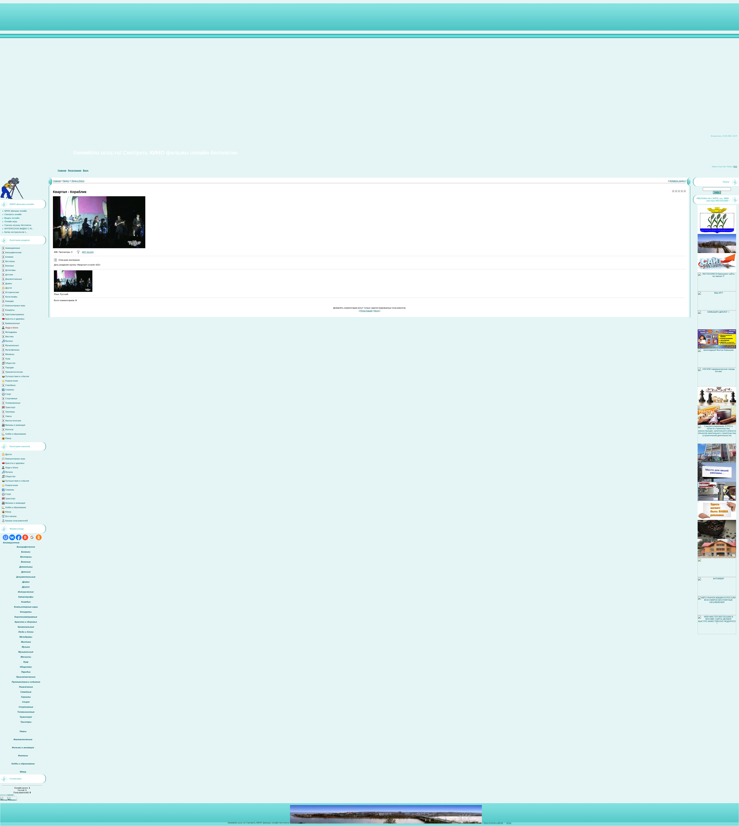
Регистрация (74, 170)
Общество (10, 363)
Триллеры (10, 412)
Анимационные (12, 248)
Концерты (10, 310)
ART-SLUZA (88, 252)
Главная (62, 170)
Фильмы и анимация (15, 425)
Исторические (12, 292)
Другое (8, 288)
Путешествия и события (17, 376)
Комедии (9, 301)
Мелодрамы (11, 332)
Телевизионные (12, 403)
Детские (9, 274)
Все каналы (11, 516)
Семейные (10, 385)
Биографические (13, 252)
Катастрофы (11, 297)
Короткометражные (14, 314)
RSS (735, 167)
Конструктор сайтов (493, 823)
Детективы (10, 270)
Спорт (8, 394)
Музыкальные (12, 345)
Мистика (9, 336)
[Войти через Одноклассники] (39, 537)
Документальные (13, 279)
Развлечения (11, 381)
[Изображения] (73, 281)
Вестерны (10, 261)
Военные (9, 266)
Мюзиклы (9, 354)
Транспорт (10, 407)
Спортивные (11, 398)
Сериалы (9, 389)
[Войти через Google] (32, 537)
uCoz (508, 823)
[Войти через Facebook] (19, 537)
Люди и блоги (11, 328)
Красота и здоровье (14, 319)
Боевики (9, 257)
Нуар (7, 358)
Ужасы (8, 416)
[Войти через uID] (5, 537)
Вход (85, 170)
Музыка (9, 341)
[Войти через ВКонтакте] (12, 537)
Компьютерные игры (15, 305)
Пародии (9, 367)
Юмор (8, 438)
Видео (66, 181)
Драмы (8, 283)
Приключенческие (14, 372)
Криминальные (12, 323)
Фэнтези (9, 429)
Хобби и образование (15, 434)
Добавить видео (677, 181)
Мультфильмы (12, 350)
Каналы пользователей (16, 520)
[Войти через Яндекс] (25, 537)
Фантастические (13, 420)
